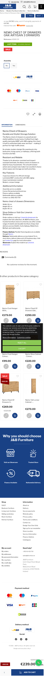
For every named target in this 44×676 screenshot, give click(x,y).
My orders (5, 551)
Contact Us (9, 240)
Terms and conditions (30, 520)
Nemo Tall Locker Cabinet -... (32, 401)
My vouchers (6, 560)
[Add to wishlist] (17, 284)
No (7, 65)
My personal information (10, 557)
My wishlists (6, 566)
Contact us (26, 522)
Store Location (28, 531)
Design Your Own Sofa (30, 525)
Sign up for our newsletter (31, 528)
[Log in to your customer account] (29, 7)
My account (6, 548)
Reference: (8, 39)
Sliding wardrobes (8, 514)
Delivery (25, 508)
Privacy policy (27, 517)
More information (9, 337)
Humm (10, 234)
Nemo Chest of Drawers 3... (8, 401)
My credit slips (6, 563)
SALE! (4, 505)
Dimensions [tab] (20, 125)
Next (39, 16)
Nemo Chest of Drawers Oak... (31, 309)
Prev (31, 16)
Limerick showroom (28, 217)
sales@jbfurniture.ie (29, 555)
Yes (14, 65)
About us (26, 505)
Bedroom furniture (8, 508)
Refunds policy (28, 514)
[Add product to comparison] (6, 320)
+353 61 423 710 (28, 551)
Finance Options (28, 537)
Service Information (29, 534)
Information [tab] (7, 125)
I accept (22, 348)
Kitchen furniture (7, 520)
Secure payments (29, 511)
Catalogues (27, 540)
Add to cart (30, 672)
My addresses (6, 554)
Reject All (22, 343)
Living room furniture (9, 511)
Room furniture (7, 517)
